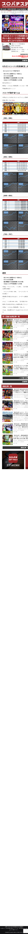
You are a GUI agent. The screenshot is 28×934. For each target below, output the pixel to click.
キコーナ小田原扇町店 (8, 10)
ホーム (2, 10)
